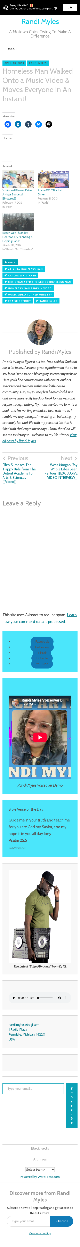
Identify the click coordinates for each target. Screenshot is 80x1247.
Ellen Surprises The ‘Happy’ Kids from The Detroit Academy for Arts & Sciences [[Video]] (19, 469)
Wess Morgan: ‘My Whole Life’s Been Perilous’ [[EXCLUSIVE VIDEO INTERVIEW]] (61, 467)
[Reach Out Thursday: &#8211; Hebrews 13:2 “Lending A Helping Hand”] (18, 222)
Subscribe (61, 1221)
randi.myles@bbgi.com (24, 1025)
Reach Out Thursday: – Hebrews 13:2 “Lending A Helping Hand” (17, 237)
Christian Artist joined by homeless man (39, 281)
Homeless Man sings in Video (30, 288)
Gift (70, 7)
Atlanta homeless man (25, 269)
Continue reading (40, 1233)
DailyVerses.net (17, 847)
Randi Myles (40, 21)
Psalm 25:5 (18, 840)
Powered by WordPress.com (40, 1177)
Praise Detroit (19, 300)
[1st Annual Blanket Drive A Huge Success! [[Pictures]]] (18, 179)
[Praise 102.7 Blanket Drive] (53, 179)
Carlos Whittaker (22, 275)
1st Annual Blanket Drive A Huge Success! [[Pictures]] (17, 194)
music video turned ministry (30, 294)
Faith (12, 262)
